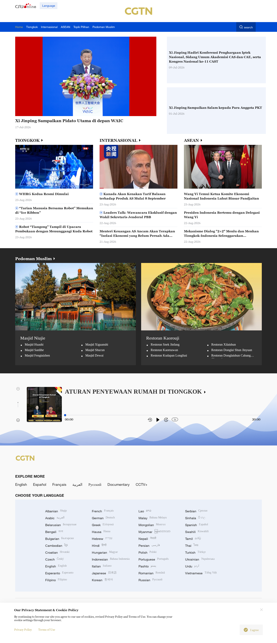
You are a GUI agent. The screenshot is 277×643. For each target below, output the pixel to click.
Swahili (197, 532)
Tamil (193, 539)
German (103, 518)
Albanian (56, 511)
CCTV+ (141, 484)
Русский (94, 484)
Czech (54, 559)
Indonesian (111, 559)
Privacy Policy (23, 629)
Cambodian (56, 546)
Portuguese (153, 559)
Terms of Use (46, 629)
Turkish (195, 552)
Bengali (54, 532)
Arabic (54, 518)
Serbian (196, 511)
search (248, 27)
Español (39, 484)
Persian (149, 546)
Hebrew (102, 539)
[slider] (65, 415)
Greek (103, 525)
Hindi (99, 546)
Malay (152, 518)
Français (59, 484)
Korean (102, 580)
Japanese (104, 573)
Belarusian (60, 525)
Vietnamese (201, 573)
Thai (191, 546)
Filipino (56, 580)
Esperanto (59, 573)
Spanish (196, 525)
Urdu (192, 566)
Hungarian (105, 552)
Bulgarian (59, 539)
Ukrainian (200, 559)
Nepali (147, 539)
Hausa (101, 532)
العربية (77, 484)
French (103, 511)
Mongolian (151, 525)
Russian (150, 580)
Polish (147, 552)
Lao (144, 511)
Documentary (118, 484)
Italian (102, 566)
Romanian (151, 573)
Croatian (57, 552)
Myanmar (154, 532)
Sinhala (195, 518)
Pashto (147, 566)
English (21, 484)
